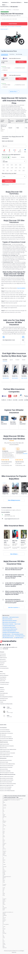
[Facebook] (1, 645)
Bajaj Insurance (16, 500)
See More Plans (13, 91)
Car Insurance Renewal (4, 729)
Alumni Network (3, 700)
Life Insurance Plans (4, 769)
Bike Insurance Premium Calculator (10, 620)
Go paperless (5, 451)
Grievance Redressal (4, 675)
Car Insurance (3, 654)
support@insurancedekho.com (10, 647)
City (4, 160)
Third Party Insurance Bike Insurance (10, 629)
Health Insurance (3, 657)
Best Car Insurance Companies (6, 740)
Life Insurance (2, 659)
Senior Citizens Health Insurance (6, 756)
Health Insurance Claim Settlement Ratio (8, 749)
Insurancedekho (21, 288)
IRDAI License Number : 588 (11, 797)
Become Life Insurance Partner (6, 781)
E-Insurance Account (4, 684)
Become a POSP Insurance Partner (6, 776)
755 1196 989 (5, 649)
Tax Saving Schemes (4, 668)
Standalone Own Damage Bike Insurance (11, 632)
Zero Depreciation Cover (9, 340)
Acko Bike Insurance (6, 634)
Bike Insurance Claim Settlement (9, 622)
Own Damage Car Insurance (5, 736)
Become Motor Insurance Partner (6, 778)
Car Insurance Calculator (5, 731)
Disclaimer (2, 695)
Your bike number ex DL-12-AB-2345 (9, 19)
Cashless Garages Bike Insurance (9, 630)
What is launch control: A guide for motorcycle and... (24, 541)
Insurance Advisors (16, 2)
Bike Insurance (5, 617)
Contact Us (2, 689)
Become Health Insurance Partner (6, 780)
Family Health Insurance (5, 754)
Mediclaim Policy (3, 747)
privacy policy (18, 26)
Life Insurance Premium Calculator (7, 772)
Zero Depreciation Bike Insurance (9, 627)
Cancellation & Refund (4, 682)
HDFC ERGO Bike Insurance (8, 637)
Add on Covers (17, 623)
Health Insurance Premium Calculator (7, 753)
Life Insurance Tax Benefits (5, 770)
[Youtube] (3, 645)
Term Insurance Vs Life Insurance (6, 765)
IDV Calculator (3, 735)
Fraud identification (4, 693)
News (3, 4)
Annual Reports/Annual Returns (6, 696)
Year (4, 176)
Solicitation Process (4, 698)
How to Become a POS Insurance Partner (8, 783)
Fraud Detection (3, 677)
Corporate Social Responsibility (6, 703)
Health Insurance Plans (4, 744)
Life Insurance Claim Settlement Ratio (7, 763)
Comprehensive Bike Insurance (9, 625)
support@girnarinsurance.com (12, 518)
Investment (2, 662)
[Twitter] (9, 645)
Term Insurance (3, 661)
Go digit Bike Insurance (18, 637)
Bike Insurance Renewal (7, 618)
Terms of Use (2, 680)
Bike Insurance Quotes (14, 617)
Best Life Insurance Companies (6, 767)
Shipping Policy (3, 678)
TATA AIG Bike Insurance (20, 635)
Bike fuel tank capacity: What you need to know (15, 541)
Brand (6, 146)
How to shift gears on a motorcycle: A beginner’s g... (7, 541)
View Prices (21, 61)
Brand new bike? (4, 29)
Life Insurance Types (4, 762)
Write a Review (14, 472)
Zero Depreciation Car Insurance (6, 733)
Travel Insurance (3, 666)
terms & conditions (11, 26)
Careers (1, 702)
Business (2, 664)
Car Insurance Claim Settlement (6, 738)
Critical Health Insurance (5, 751)
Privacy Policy (2, 673)
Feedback (2, 691)
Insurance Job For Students (5, 788)
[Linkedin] (7, 645)
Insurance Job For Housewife (5, 787)
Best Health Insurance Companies (7, 745)
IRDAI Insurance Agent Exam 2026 (6, 785)
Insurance (4, 2)
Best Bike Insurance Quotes (13, 423)
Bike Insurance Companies (8, 623)
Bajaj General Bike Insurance (8, 635)
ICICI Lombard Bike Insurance (17, 634)
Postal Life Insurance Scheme (6, 760)
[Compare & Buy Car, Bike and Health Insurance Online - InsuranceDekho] (8, 641)
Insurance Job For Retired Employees (7, 790)
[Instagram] (5, 645)
